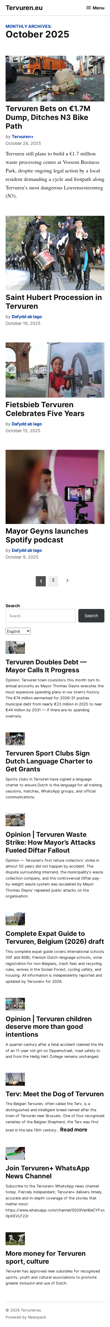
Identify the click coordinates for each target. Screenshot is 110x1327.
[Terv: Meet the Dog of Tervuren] (15, 1080)
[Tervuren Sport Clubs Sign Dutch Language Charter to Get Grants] (15, 739)
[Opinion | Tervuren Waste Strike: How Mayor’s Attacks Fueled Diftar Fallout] (15, 820)
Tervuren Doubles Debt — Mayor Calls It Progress (46, 666)
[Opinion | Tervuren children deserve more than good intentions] (15, 1005)
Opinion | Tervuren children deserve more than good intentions (49, 1026)
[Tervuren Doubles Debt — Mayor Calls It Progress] (15, 648)
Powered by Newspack (26, 1317)
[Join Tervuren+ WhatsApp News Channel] (15, 1154)
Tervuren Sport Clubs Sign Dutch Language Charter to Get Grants (49, 761)
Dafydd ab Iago (27, 316)
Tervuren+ (23, 136)
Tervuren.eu (24, 7)
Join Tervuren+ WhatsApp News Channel (47, 1172)
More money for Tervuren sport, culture (46, 1257)
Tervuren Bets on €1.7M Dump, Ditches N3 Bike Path (48, 117)
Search (13, 605)
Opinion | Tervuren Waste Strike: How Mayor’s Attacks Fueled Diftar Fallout (51, 842)
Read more (73, 1130)
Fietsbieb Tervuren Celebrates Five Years (45, 409)
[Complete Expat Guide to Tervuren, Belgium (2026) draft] (15, 920)
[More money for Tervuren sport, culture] (15, 1239)
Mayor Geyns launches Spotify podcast (47, 535)
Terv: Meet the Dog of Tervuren (55, 1094)
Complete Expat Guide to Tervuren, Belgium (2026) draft (55, 937)
